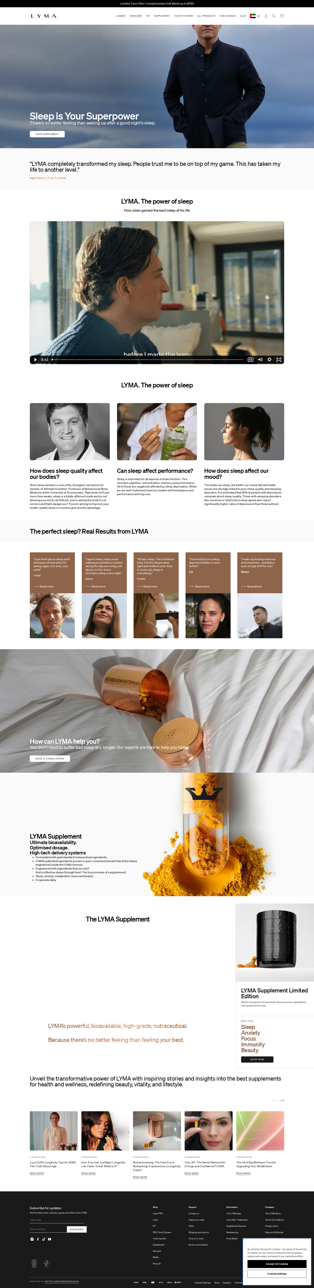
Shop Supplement (47, 134)
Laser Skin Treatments (237, 1219)
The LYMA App (233, 1213)
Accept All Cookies (277, 1263)
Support (192, 1207)
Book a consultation (50, 758)
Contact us (194, 1213)
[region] (277, 1261)
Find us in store (196, 1238)
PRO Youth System (162, 1232)
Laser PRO (158, 1213)
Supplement (158, 1244)
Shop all (157, 1263)
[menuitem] (162, 1237)
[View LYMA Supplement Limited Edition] (275, 942)
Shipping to (37, 1281)
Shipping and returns (199, 1232)
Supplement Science (236, 1226)
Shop (155, 1207)
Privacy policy (271, 1226)
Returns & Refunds (274, 1232)
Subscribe (77, 1229)
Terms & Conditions (274, 1219)
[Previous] (274, 1100)
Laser (155, 1219)
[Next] (282, 1100)
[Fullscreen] (279, 360)
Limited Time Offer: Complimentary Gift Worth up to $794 (157, 3)
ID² (154, 1226)
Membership (232, 1232)
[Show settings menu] (269, 360)
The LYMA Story (273, 1213)
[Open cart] (282, 15)
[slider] (147, 360)
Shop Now (257, 1059)
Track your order (196, 1219)
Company (269, 1207)
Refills (156, 1257)
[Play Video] (35, 360)
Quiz (243, 16)
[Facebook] (38, 1239)
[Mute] (260, 360)
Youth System (159, 1238)
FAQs (191, 1226)
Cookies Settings (202, 1282)
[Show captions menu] (250, 360)
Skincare (157, 1251)
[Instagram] (32, 1239)
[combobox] (255, 16)
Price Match (232, 1238)
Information (232, 1207)
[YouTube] (49, 1239)
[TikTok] (43, 1239)
